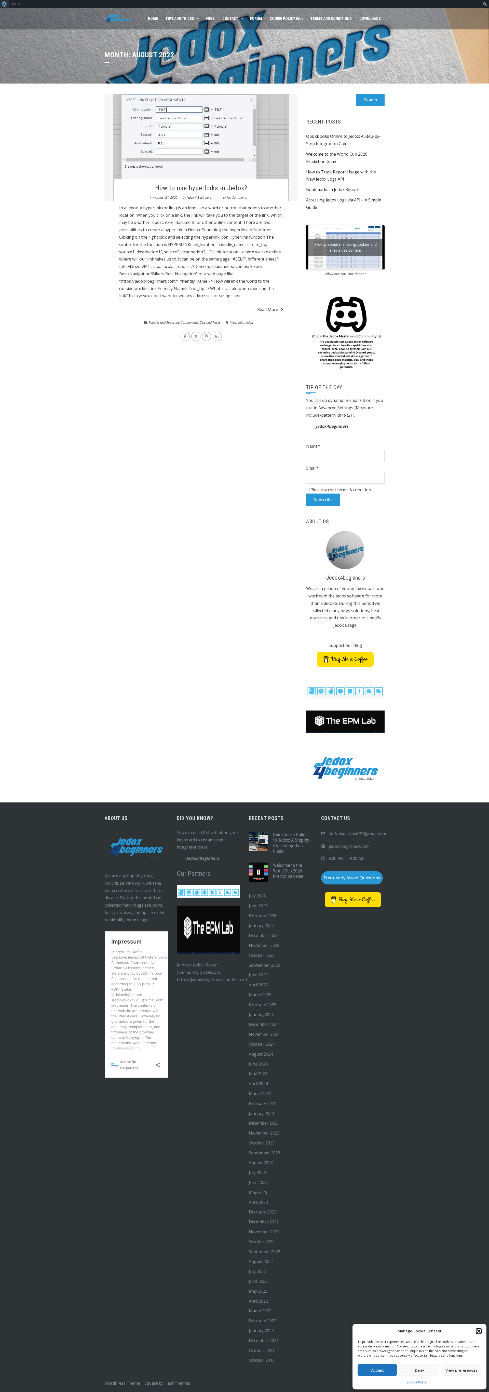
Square (151, 1383)
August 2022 (261, 1261)
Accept (377, 1370)
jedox (249, 322)
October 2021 (262, 1350)
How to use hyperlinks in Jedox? (201, 188)
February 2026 (262, 916)
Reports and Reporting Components (173, 322)
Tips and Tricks (180, 18)
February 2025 (262, 1004)
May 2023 (258, 1192)
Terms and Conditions (331, 18)
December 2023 (264, 1123)
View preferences (461, 1370)
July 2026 (257, 896)
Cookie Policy (417, 1382)
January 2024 (261, 1113)
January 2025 (261, 1014)
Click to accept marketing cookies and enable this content (345, 247)
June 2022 (258, 1281)
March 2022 (260, 1311)
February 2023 (262, 1212)
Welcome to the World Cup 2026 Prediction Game (288, 871)
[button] (478, 1331)
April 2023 (258, 1202)
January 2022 (261, 1330)
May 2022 (258, 1291)
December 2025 (264, 935)
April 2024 (258, 1083)
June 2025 (258, 975)
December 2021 (264, 1340)
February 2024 (262, 1103)
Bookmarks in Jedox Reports (333, 189)
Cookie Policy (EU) (286, 18)
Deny (419, 1370)
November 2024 (264, 1034)
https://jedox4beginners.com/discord (212, 979)
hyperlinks (237, 322)
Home (153, 18)
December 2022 (264, 1222)
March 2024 (260, 1093)
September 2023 (264, 1153)
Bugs (210, 18)
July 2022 (257, 1271)
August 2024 (261, 1054)
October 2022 (262, 1242)
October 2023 (262, 1143)
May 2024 (258, 1073)
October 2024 (262, 1044)
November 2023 (264, 1133)
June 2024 (258, 1064)
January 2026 (261, 925)
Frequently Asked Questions (352, 878)
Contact (230, 18)
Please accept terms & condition (340, 490)
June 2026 (258, 906)
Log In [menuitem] (15, 4)
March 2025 (260, 995)
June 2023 (258, 1182)
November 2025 (264, 945)
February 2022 (262, 1320)
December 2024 (264, 1024)
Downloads (370, 18)
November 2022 (264, 1232)
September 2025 (264, 965)
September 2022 (264, 1251)
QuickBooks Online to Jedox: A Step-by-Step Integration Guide (292, 843)
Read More (267, 309)
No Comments (237, 197)
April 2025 (258, 985)
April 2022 (258, 1301)
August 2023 (261, 1162)
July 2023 (257, 1172)
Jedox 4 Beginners (199, 197)
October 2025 (262, 955)
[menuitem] (4, 4)
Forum (256, 18)
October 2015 (262, 1360)
